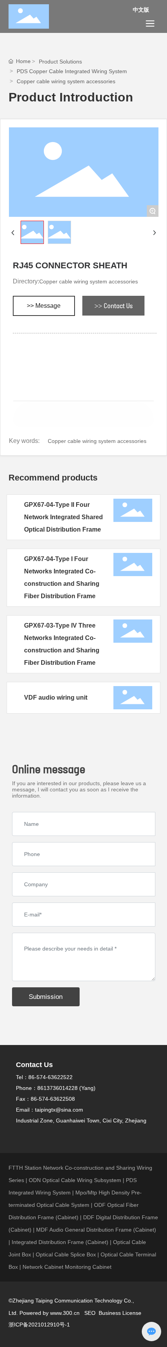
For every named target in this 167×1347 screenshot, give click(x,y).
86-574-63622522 (50, 1077)
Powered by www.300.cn (50, 1313)
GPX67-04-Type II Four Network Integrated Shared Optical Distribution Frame (63, 517)
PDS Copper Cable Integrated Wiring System (72, 71)
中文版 (141, 10)
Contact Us (34, 1065)
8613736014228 (57, 1088)
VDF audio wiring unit (55, 697)
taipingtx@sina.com (59, 1110)
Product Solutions (60, 61)
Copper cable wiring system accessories (66, 81)
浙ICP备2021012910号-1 (39, 1324)
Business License (120, 1313)
